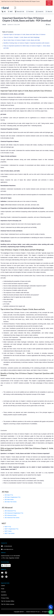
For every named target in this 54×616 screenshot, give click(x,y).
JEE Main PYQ (8, 495)
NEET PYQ (7, 526)
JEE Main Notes (9, 499)
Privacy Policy (5, 598)
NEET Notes (8, 531)
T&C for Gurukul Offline (7, 601)
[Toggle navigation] (15, 8)
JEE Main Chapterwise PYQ (12, 497)
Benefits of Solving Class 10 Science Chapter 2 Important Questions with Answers (26, 43)
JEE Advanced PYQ (10, 511)
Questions (4, 595)
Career (3, 585)
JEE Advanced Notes (10, 515)
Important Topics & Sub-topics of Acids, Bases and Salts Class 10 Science (24, 34)
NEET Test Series (9, 533)
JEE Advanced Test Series (11, 517)
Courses (3, 592)
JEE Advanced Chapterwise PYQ (13, 513)
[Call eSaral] (51, 607)
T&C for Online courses (7, 604)
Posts (2, 588)
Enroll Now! (49, 3)
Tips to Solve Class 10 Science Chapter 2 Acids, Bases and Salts (21, 40)
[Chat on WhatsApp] (51, 612)
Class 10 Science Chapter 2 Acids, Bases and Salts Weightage (21, 37)
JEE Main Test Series (10, 501)
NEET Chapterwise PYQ (11, 529)
